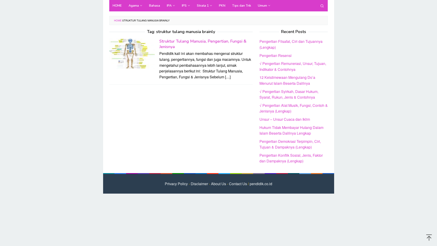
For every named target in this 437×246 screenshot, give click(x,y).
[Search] (322, 5)
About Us (218, 183)
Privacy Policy (176, 183)
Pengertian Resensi (275, 55)
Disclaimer (199, 183)
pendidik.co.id (261, 183)
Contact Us (238, 183)
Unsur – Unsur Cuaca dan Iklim (284, 119)
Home (118, 20)
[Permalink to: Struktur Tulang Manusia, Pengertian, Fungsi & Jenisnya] (132, 53)
